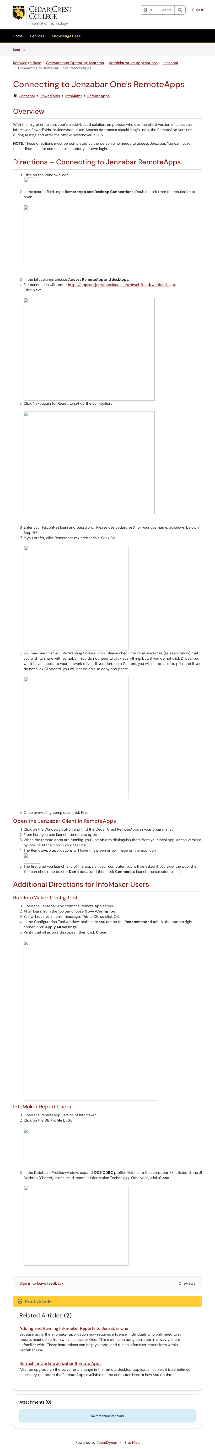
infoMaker (73, 95)
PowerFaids (50, 95)
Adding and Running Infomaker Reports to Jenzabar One (73, 1328)
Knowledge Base (66, 36)
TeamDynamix (109, 1442)
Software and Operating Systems (75, 62)
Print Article (38, 1301)
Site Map (132, 1442)
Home (18, 36)
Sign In (198, 10)
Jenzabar (170, 62)
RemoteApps (98, 95)
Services (37, 36)
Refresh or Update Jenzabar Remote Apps (60, 1363)
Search (20, 49)
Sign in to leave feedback (41, 1283)
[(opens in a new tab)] (42, 15)
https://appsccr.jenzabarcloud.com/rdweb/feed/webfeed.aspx (122, 284)
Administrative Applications (133, 62)
